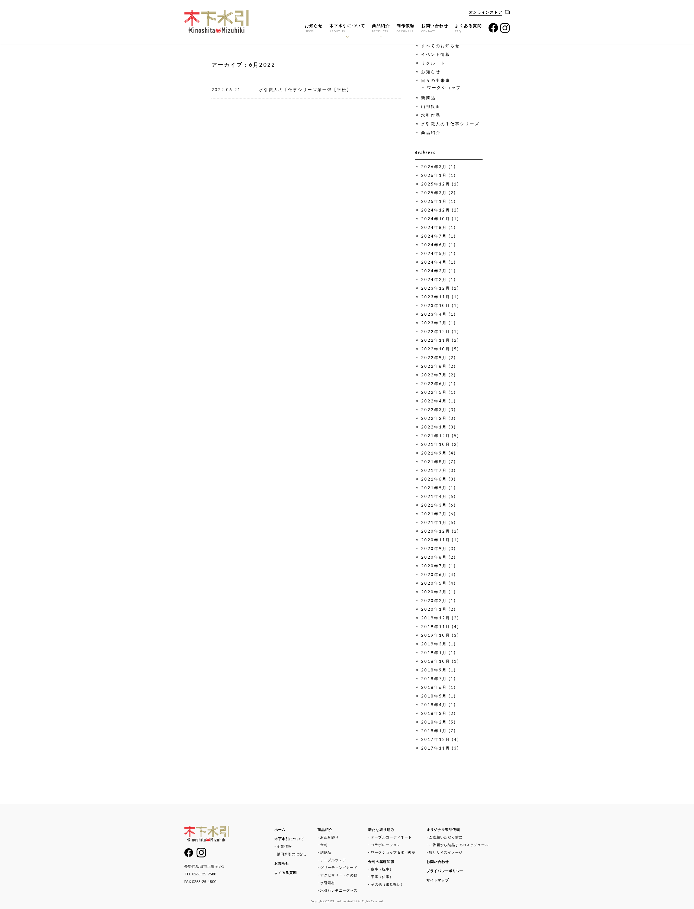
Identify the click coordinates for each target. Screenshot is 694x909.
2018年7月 (434, 678)
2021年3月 (434, 504)
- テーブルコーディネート (390, 837)
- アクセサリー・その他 (337, 875)
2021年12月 (435, 435)
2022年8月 (434, 366)
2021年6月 (434, 478)
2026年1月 (434, 175)
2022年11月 (435, 340)
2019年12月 (435, 617)
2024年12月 (435, 209)
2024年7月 (434, 235)
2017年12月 (435, 739)
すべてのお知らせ (440, 45)
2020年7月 (434, 565)
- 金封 (322, 845)
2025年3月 (434, 192)
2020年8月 (434, 557)
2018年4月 (434, 704)
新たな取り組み (381, 829)
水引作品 (431, 115)
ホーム (279, 829)
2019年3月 (434, 643)
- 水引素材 (326, 883)
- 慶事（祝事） (380, 869)
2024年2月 (434, 279)
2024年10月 (435, 218)
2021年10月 (435, 444)
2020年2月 (434, 600)
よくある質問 (468, 28)
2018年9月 (434, 669)
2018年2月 (434, 721)
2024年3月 (434, 270)
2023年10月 (435, 305)
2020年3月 (434, 591)
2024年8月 (434, 227)
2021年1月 (434, 522)
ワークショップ (444, 87)
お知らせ (314, 28)
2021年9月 (434, 452)
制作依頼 (406, 28)
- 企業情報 (283, 846)
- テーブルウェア (331, 860)
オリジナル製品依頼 (443, 829)
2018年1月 (434, 730)
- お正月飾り (328, 837)
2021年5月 (434, 487)
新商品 (428, 97)
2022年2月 (434, 418)
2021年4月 (434, 496)
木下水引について (347, 28)
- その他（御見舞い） (386, 884)
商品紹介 (381, 28)
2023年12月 (435, 288)
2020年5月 (434, 583)
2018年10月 (435, 661)
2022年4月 (434, 400)
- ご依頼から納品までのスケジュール (457, 845)
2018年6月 (434, 687)
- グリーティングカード (337, 867)
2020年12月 (435, 531)
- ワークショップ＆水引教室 (392, 852)
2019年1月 (434, 652)
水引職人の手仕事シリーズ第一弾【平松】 (305, 89)
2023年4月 (434, 314)
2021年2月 (434, 513)
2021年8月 (434, 461)
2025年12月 (435, 183)
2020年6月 (434, 574)
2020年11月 (435, 539)
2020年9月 (434, 548)
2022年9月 (434, 357)
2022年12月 (435, 331)
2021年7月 (434, 470)
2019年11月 (435, 626)
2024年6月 (434, 244)
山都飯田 (431, 106)
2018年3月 (434, 713)
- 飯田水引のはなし (290, 854)
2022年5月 (434, 392)
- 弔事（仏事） (380, 877)
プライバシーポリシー (445, 871)
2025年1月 (434, 201)
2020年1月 (434, 609)
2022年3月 (434, 409)
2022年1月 (434, 426)
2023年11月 (435, 296)
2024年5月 (434, 253)
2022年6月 (434, 383)
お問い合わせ (434, 28)
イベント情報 (435, 54)
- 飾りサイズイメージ (444, 852)
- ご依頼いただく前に (444, 837)
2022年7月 (434, 374)
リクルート (433, 62)
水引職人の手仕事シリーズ (450, 123)
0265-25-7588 (204, 874)
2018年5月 (434, 695)
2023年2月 (434, 322)
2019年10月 (435, 635)
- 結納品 (324, 852)
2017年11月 (435, 747)
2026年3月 (434, 166)
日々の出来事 (435, 80)
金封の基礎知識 (381, 861)
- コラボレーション (384, 845)
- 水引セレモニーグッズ (337, 890)
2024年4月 (434, 262)
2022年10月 (435, 348)
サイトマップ (437, 880)
